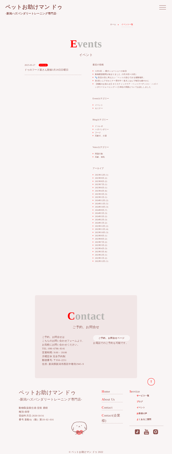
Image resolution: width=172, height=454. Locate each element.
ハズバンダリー (102, 129)
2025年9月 (99, 178)
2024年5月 (99, 213)
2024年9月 (99, 210)
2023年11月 (100, 229)
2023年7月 (99, 242)
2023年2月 (99, 255)
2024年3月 (99, 216)
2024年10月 (100, 207)
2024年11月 (100, 204)
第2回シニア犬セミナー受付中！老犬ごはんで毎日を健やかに (122, 81)
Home (106, 391)
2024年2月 (99, 220)
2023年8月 (99, 239)
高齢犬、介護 (101, 136)
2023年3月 (99, 252)
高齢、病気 (100, 157)
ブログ (140, 401)
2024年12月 (100, 200)
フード (98, 133)
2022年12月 (100, 261)
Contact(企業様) (111, 418)
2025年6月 (99, 188)
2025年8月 (99, 181)
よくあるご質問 (144, 419)
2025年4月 (99, 191)
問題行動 (99, 154)
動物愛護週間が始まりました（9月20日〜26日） (116, 74)
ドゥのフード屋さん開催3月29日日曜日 (46, 69)
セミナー (99, 108)
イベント (43, 65)
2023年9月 (99, 236)
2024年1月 (99, 223)
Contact (107, 407)
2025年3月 (99, 194)
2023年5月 (99, 245)
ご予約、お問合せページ (111, 338)
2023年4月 (99, 248)
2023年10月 (100, 232)
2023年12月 (100, 226)
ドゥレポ (99, 126)
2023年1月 (99, 258)
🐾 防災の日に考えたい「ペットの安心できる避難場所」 (120, 78)
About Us (108, 399)
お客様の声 (142, 413)
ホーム (113, 24)
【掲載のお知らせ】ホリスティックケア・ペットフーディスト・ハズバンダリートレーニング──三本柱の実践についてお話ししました (126, 85)
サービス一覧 (143, 396)
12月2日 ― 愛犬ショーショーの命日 (111, 71)
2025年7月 (99, 184)
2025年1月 (99, 197)
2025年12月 (100, 175)
